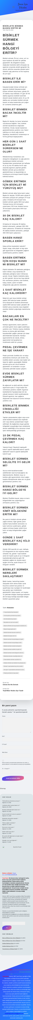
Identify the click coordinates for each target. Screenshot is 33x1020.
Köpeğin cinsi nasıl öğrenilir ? (9, 840)
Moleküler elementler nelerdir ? (10, 818)
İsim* (3, 736)
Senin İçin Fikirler (23, 6)
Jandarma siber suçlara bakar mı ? (11, 805)
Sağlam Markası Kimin (8, 943)
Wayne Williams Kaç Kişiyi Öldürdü (11, 938)
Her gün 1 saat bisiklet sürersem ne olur (14, 669)
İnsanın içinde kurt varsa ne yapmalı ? (11, 814)
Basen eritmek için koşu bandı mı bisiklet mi (15, 625)
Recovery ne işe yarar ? (8, 827)
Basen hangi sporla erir (9, 629)
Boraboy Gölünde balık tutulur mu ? (11, 809)
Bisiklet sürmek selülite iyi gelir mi (12, 649)
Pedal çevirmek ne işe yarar (11, 673)
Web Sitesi (4, 752)
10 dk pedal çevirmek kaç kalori (12, 615)
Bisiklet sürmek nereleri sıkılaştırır (12, 646)
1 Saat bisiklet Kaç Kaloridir (11, 612)
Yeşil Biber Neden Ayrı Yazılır (13, 691)
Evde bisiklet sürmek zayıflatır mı (12, 659)
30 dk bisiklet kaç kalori (10, 619)
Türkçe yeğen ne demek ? (8, 823)
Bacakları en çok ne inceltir (11, 622)
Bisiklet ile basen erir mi (10, 636)
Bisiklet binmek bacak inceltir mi (12, 632)
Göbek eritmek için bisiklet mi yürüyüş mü (14, 663)
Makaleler (10, 608)
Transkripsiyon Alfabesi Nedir (9, 949)
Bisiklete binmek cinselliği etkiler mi (13, 656)
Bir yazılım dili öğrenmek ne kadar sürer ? (12, 836)
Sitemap (3, 788)
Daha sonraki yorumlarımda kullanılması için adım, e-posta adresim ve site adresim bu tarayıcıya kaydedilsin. (16, 763)
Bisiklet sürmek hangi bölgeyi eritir (12, 642)
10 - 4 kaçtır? (6, 768)
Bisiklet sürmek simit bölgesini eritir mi (13, 652)
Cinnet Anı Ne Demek (10, 684)
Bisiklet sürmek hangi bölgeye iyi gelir (13, 639)
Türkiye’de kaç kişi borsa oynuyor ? (11, 801)
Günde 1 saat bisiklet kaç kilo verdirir (13, 666)
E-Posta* (4, 744)
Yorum (3, 716)
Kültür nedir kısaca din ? (8, 831)
